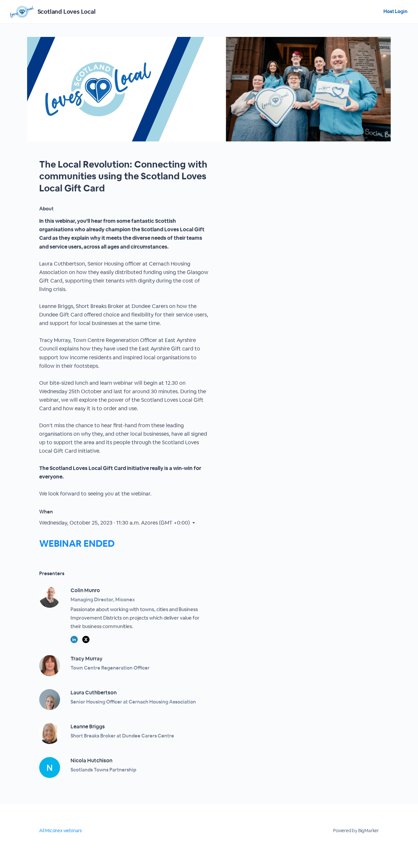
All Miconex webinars (60, 830)
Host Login (395, 11)
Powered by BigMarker (356, 830)
